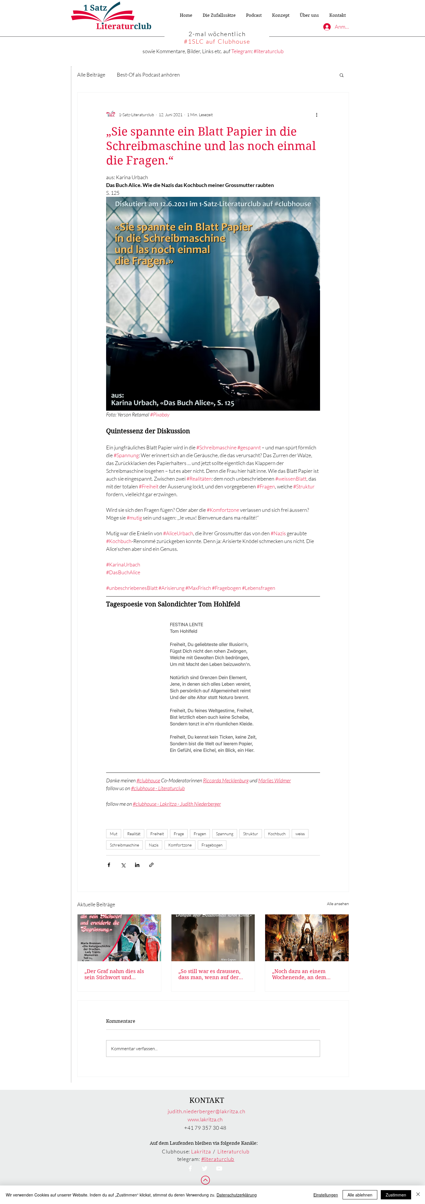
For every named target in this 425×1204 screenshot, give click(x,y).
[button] (341, 75)
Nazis (153, 844)
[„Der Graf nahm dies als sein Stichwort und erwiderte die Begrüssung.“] (119, 937)
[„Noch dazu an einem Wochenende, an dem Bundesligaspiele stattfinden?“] (307, 937)
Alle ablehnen (360, 1195)
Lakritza (201, 1151)
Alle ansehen (338, 903)
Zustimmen (396, 1195)
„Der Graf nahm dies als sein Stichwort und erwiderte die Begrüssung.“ (118, 974)
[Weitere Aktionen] (316, 114)
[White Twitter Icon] (204, 1168)
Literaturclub (233, 1151)
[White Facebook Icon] (190, 1168)
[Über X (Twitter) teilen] (123, 865)
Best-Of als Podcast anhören (148, 74)
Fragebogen (212, 844)
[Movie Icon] (219, 1168)
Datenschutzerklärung (237, 1195)
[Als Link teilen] (151, 865)
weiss (300, 833)
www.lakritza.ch (205, 1119)
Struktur (250, 833)
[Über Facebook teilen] (109, 865)
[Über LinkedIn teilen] (137, 865)
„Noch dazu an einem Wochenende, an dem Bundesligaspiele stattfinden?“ (299, 974)
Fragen (200, 833)
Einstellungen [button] (325, 1195)
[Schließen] (418, 1194)
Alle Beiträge (91, 74)
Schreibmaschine (124, 844)
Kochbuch (277, 833)
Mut (113, 833)
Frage (179, 833)
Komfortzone (180, 844)
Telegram (241, 51)
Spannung (224, 833)
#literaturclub (269, 51)
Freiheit (157, 833)
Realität (134, 833)
